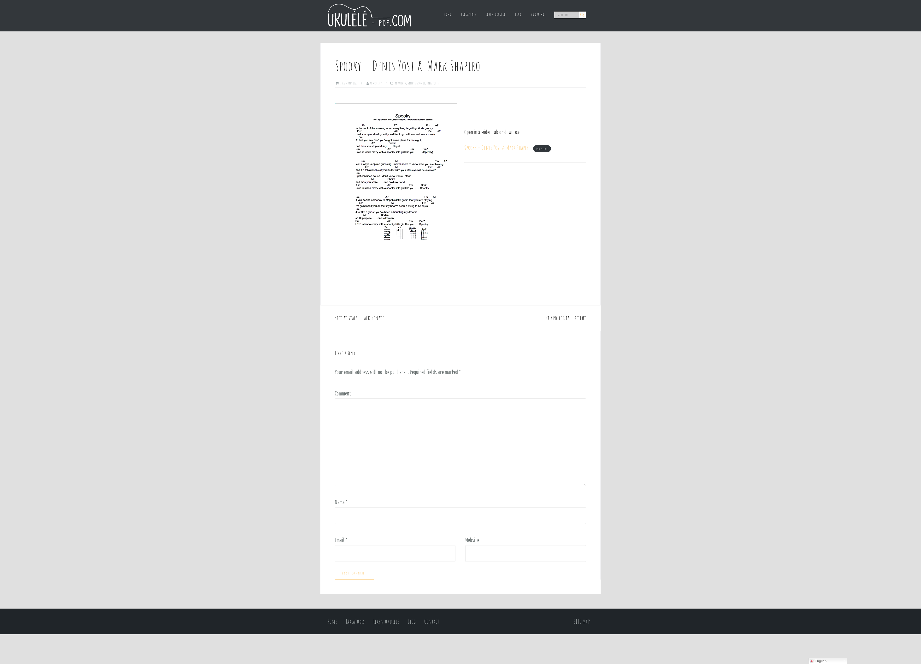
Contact (431, 621)
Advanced (400, 83)
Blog (518, 14)
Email (341, 540)
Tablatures (468, 14)
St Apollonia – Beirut (566, 318)
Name (341, 502)
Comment (343, 393)
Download (542, 149)
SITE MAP (582, 621)
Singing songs (416, 83)
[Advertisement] (525, 212)
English (820, 661)
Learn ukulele (496, 14)
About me (537, 14)
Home (447, 14)
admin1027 (376, 83)
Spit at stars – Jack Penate (359, 318)
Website (472, 540)
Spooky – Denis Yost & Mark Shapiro (497, 147)
